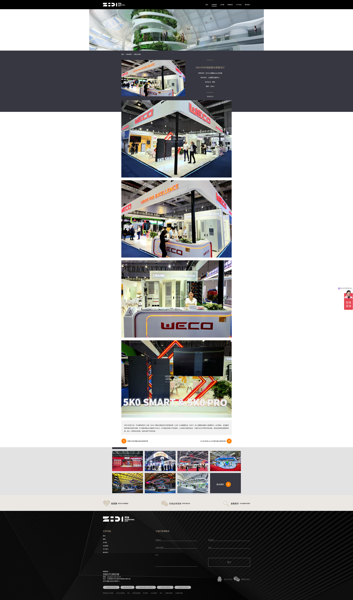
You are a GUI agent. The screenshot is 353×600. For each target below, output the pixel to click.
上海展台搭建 (179, 593)
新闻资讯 (230, 5)
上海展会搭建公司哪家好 (146, 587)
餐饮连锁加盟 (136, 593)
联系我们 (247, 5)
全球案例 (214, 5)
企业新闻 (105, 546)
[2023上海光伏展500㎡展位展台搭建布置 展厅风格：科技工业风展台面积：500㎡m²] (160, 483)
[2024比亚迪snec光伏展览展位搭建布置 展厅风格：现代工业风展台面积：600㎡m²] (192, 461)
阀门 (128, 593)
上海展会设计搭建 (183, 587)
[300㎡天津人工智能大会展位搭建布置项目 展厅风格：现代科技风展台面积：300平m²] (192, 483)
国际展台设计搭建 (108, 593)
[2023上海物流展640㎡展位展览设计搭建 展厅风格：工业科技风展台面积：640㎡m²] (127, 483)
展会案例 (129, 54)
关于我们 (105, 549)
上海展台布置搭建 (165, 587)
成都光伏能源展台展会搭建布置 (137, 441)
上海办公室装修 (120, 593)
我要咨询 (176, 139)
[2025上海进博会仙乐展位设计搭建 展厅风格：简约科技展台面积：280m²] (160, 461)
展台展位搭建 (127, 587)
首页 (207, 5)
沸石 (161, 593)
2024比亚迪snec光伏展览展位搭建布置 (213, 441)
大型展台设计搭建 (111, 587)
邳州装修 (145, 593)
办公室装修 (154, 593)
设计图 (222, 5)
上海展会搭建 (168, 593)
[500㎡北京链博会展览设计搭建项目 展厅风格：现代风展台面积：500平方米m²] (225, 461)
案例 (104, 539)
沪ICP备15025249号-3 (111, 581)
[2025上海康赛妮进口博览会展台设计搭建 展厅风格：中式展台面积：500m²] (127, 461)
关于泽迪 (238, 5)
